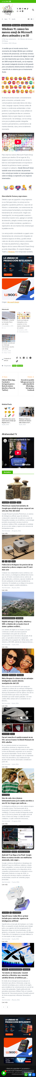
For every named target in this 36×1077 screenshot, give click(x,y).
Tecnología (6, 795)
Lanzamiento (16, 912)
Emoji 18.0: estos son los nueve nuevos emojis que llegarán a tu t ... (9, 420)
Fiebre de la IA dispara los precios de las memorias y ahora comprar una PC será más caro (17, 567)
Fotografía (5, 502)
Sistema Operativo (27, 25)
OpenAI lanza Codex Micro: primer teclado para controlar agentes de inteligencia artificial (15, 918)
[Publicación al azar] (28, 19)
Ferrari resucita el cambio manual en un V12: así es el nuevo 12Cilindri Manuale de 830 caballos (18, 739)
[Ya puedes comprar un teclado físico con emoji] (8, 315)
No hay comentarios (10, 39)
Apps (5, 19)
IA (2, 19)
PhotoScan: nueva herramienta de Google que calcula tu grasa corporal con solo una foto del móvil (18, 508)
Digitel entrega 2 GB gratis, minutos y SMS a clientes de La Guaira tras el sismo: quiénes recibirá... (16, 623)
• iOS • (13, 1070)
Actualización (7, 25)
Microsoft (19, 365)
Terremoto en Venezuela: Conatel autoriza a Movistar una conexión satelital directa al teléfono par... (15, 975)
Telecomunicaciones (8, 618)
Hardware (5, 912)
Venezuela (19, 618)
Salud (19, 502)
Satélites (5, 969)
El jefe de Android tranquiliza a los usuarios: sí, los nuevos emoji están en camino (23, 324)
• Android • (8, 1070)
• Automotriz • (19, 1070)
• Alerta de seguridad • (13, 1068)
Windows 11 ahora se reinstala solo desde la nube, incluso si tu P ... (25, 420)
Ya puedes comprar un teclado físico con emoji (8, 322)
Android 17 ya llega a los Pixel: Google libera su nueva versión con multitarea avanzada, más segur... (17, 857)
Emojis (14, 365)
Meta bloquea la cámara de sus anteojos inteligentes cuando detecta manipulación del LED (17, 680)
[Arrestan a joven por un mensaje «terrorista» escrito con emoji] (8, 338)
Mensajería (16, 25)
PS (9, 561)
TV (9, 19)
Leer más (5, 533)
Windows (11, 252)
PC (6, 561)
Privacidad (12, 675)
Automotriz (6, 734)
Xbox (13, 561)
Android (14, 851)
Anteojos (5, 675)
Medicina (12, 502)
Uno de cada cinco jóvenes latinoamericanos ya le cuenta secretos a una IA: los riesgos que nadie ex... (18, 800)
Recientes (7, 472)
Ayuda (13, 19)
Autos (12, 734)
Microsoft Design (13, 302)
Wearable (20, 675)
